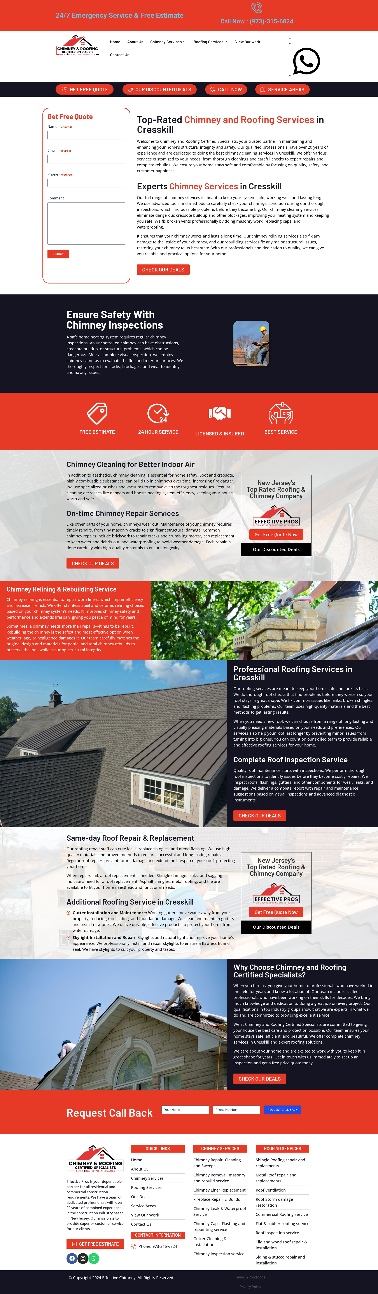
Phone (60, 174)
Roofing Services (208, 41)
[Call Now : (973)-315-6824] (256, 7)
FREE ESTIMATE (97, 432)
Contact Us (119, 54)
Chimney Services (166, 41)
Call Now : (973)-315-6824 (256, 21)
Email (59, 150)
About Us (135, 41)
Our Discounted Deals (276, 549)
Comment (55, 198)
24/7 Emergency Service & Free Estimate (120, 15)
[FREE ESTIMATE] (97, 413)
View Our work (247, 41)
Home (115, 41)
